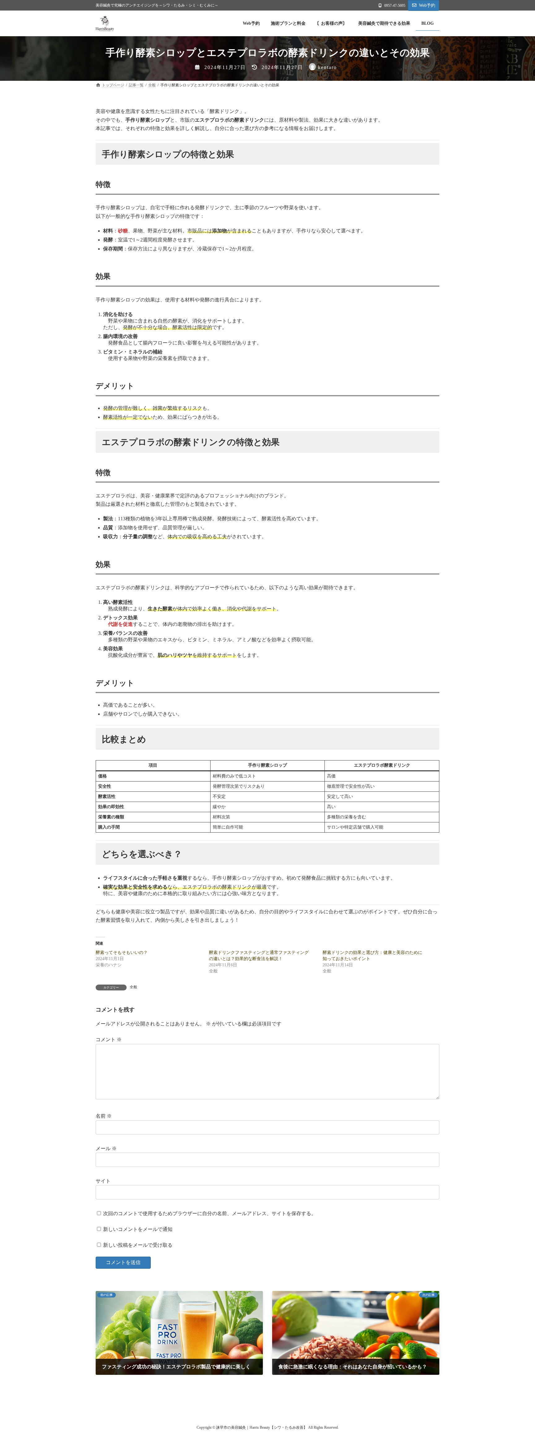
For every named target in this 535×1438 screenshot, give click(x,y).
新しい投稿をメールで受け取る (137, 1245)
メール (106, 1148)
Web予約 (427, 5)
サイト (103, 1181)
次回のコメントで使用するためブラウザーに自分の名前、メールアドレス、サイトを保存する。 (209, 1213)
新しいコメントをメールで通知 (137, 1229)
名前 (104, 1116)
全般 (133, 987)
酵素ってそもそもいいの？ (122, 952)
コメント (109, 1039)
